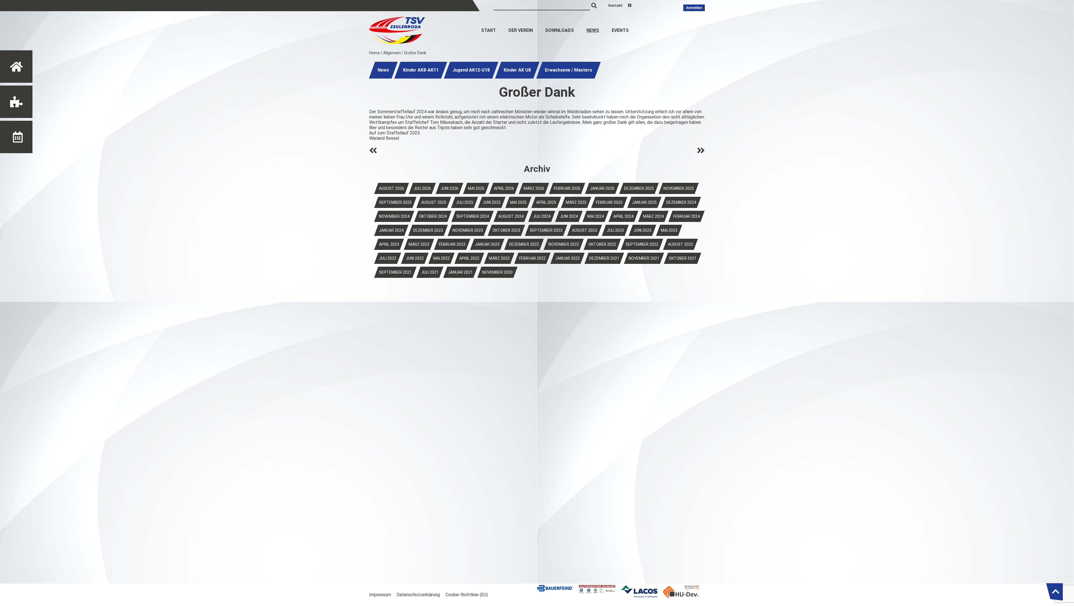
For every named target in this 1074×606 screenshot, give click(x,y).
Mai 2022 (441, 258)
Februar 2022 (532, 258)
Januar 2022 (567, 258)
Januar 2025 (644, 202)
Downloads (559, 30)
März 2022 (499, 258)
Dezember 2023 (428, 230)
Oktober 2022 (602, 244)
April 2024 (623, 216)
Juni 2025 (492, 202)
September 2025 (395, 202)
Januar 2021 (460, 272)
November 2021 (644, 258)
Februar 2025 (609, 202)
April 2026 (504, 188)
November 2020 (497, 272)
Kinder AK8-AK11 (421, 70)
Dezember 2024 (681, 202)
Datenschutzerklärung (418, 594)
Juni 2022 (415, 258)
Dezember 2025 (639, 188)
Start (488, 30)
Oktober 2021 (682, 258)
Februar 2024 (686, 216)
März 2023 (419, 244)
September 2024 (472, 216)
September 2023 (546, 230)
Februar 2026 (567, 188)
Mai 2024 (595, 216)
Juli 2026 (422, 188)
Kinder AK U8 (517, 70)
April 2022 (469, 258)
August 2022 (680, 244)
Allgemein (392, 53)
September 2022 (642, 244)
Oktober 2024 (433, 216)
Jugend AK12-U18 (471, 70)
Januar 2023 (487, 244)
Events (620, 30)
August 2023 (584, 230)
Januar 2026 (602, 188)
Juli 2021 (430, 272)
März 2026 (534, 188)
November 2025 (678, 188)
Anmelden (694, 8)
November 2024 (394, 216)
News (593, 30)
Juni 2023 (642, 230)
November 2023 (468, 230)
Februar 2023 (452, 244)
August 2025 (433, 202)
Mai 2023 (669, 230)
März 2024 (653, 216)
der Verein (520, 30)
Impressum (380, 594)
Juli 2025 (464, 202)
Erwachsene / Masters (568, 70)
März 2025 (576, 202)
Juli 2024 (541, 216)
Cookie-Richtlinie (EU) (467, 594)
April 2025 (546, 202)
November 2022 (563, 244)
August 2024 (511, 216)
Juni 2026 (449, 188)
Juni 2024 (569, 216)
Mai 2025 (518, 202)
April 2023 (389, 244)
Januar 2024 (391, 230)
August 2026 (391, 188)
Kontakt (615, 5)
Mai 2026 (476, 188)
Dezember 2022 (524, 244)
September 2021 (395, 272)
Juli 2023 (615, 230)
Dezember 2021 (604, 258)
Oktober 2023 (506, 230)
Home (374, 53)
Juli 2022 (387, 258)
